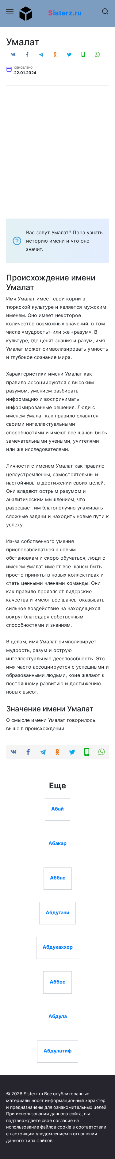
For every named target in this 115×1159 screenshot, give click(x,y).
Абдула (57, 1016)
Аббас (57, 878)
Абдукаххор (58, 947)
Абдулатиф (58, 1051)
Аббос (57, 981)
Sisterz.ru (65, 13)
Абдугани (57, 912)
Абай (57, 808)
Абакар (57, 843)
